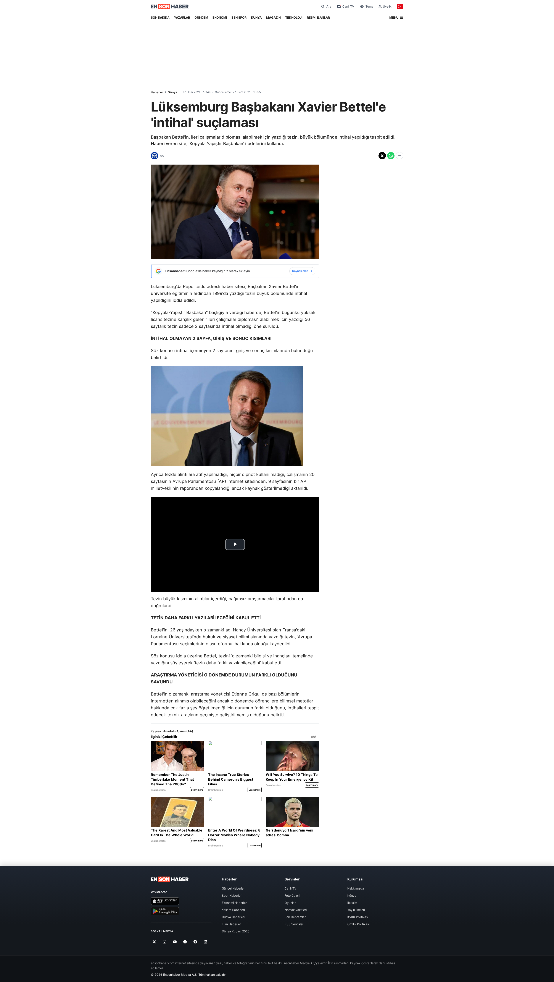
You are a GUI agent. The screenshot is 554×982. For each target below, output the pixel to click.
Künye (351, 895)
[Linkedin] (205, 942)
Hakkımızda (355, 888)
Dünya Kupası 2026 (236, 931)
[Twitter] (154, 942)
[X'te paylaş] (382, 155)
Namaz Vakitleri (296, 910)
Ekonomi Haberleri (234, 902)
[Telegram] (195, 942)
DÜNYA (256, 17)
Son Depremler (295, 917)
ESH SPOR (239, 17)
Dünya (172, 92)
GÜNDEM (201, 17)
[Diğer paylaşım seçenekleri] (399, 155)
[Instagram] (164, 942)
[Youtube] (174, 942)
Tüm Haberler (231, 924)
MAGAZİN (273, 17)
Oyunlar (290, 902)
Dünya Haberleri (233, 917)
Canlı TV (290, 888)
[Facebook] (185, 942)
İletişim (352, 902)
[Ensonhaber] (170, 6)
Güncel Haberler (233, 888)
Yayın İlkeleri (356, 910)
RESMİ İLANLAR (318, 17)
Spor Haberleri (232, 895)
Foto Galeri (292, 895)
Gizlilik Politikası (358, 924)
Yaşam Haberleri (233, 910)
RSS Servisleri (294, 924)
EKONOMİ (220, 17)
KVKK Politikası (357, 917)
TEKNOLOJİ (294, 17)
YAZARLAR (182, 17)
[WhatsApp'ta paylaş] (391, 155)
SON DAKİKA (160, 17)
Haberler (157, 92)
